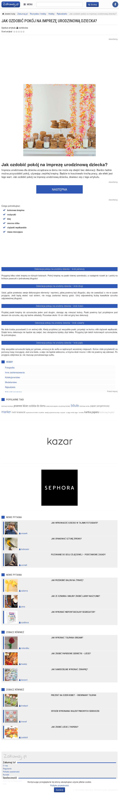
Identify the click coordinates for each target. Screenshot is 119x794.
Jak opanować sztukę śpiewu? (66, 538)
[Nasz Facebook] (115, 4)
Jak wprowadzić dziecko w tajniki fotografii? (74, 523)
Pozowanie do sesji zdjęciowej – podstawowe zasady (78, 554)
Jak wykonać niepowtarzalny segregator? (73, 612)
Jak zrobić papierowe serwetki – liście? (71, 653)
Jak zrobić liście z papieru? (64, 727)
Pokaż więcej (112, 391)
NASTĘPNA (59, 189)
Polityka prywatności (11, 771)
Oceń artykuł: (6, 31)
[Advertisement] (59, 64)
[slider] (19, 31)
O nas (5, 765)
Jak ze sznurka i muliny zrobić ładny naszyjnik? (75, 596)
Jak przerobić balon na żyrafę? (67, 580)
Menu (29, 4)
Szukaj (93, 4)
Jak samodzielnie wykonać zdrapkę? (69, 669)
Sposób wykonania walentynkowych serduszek (75, 711)
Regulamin (7, 768)
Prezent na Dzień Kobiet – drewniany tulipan (73, 695)
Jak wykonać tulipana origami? (67, 637)
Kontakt (6, 774)
